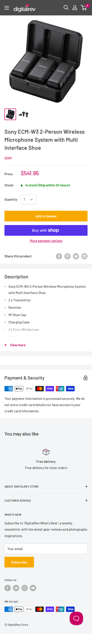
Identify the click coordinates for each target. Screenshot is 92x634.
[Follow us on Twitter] (16, 588)
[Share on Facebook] (59, 256)
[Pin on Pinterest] (67, 256)
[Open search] (66, 7)
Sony (8, 158)
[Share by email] (84, 256)
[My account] (75, 7)
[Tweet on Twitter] (76, 256)
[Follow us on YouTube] (33, 588)
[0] (84, 7)
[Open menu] (6, 8)
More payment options (46, 241)
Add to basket (46, 216)
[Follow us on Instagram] (24, 588)
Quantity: (11, 199)
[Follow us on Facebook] (7, 588)
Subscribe (19, 562)
